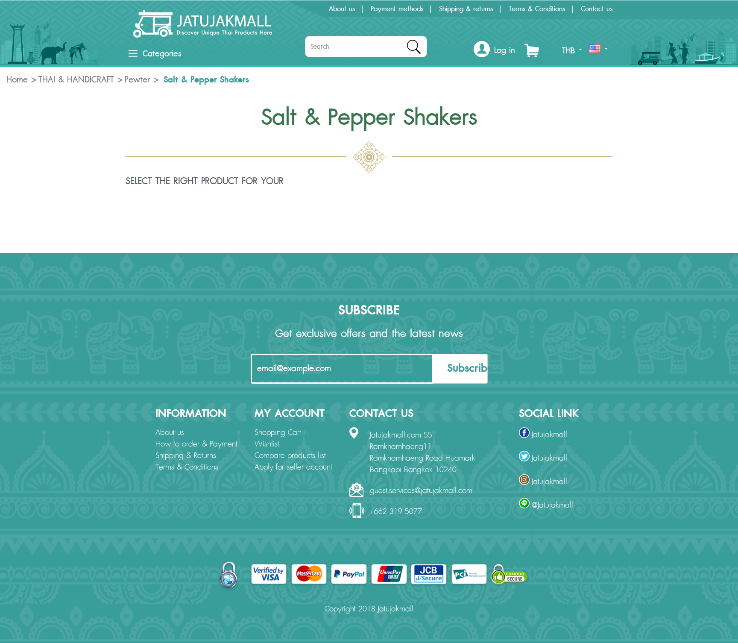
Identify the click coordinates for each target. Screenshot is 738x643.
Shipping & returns (466, 9)
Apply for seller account (293, 467)
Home (17, 80)
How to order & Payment (196, 444)
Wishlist (267, 444)
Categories (162, 54)
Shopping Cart (278, 433)
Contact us (596, 9)
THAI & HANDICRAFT (76, 80)
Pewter (137, 80)
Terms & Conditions (537, 9)
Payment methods (397, 9)
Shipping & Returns (185, 456)
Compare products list (290, 456)
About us (342, 9)
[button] (494, 50)
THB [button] (570, 51)
